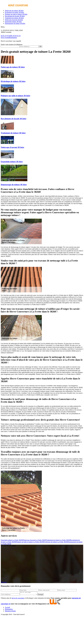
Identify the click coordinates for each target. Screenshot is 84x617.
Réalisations (13, 37)
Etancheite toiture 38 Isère (13, 21)
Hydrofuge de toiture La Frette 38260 (55, 542)
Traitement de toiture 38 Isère (14, 18)
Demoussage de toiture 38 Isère (15, 23)
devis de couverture (18, 598)
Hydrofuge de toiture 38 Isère (14, 12)
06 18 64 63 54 (15, 36)
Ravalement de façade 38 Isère (15, 16)
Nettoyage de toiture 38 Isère (14, 10)
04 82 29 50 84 (6, 36)
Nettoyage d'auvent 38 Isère (14, 20)
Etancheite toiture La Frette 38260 (12, 540)
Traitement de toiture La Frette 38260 (58, 540)
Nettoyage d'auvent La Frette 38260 (34, 540)
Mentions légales (10, 611)
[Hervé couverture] (14, 7)
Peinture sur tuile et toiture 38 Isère (16, 14)
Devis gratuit (5, 37)
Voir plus (4, 582)
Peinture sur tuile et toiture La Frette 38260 (29, 542)
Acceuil (7, 607)
